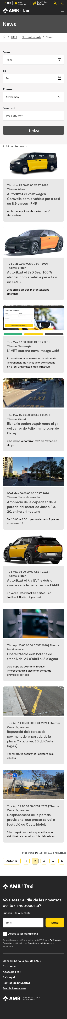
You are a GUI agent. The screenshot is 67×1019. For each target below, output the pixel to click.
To (4, 71)
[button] (62, 11)
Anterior (11, 861)
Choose (60, 60)
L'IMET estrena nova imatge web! (33, 350)
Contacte (9, 966)
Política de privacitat (16, 983)
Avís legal (9, 977)
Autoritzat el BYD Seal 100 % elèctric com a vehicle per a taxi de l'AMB (32, 277)
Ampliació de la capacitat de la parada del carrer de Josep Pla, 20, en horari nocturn (31, 507)
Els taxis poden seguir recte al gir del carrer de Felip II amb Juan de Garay (33, 428)
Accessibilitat (12, 972)
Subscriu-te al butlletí (16, 913)
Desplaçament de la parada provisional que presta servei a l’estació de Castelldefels (31, 820)
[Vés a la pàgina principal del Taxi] (18, 886)
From (6, 52)
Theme (8, 89)
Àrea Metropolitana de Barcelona (21, 998)
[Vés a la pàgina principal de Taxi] (17, 10)
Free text (9, 108)
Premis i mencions (14, 988)
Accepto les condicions (23, 933)
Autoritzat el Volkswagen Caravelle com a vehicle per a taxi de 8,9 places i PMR (33, 199)
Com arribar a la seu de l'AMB (22, 961)
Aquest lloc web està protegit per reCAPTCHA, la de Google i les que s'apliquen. (32, 943)
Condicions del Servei (38, 943)
